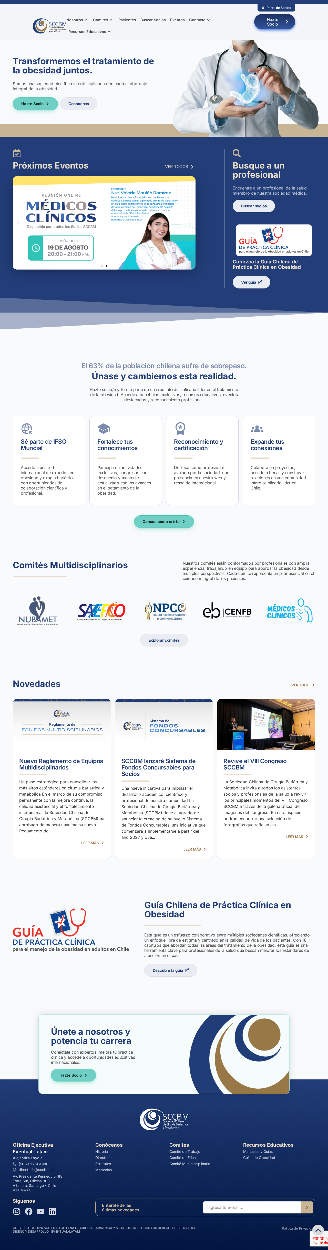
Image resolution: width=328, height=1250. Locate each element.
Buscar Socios (153, 20)
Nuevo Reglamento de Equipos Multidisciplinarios (61, 764)
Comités (100, 20)
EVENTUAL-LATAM (65, 1231)
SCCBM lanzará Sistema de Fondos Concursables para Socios (158, 767)
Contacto (197, 20)
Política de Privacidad (298, 1228)
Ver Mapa (22, 1190)
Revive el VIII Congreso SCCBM (255, 764)
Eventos (177, 20)
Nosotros (74, 20)
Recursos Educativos (87, 31)
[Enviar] (307, 1207)
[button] (18, 223)
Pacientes (127, 20)
